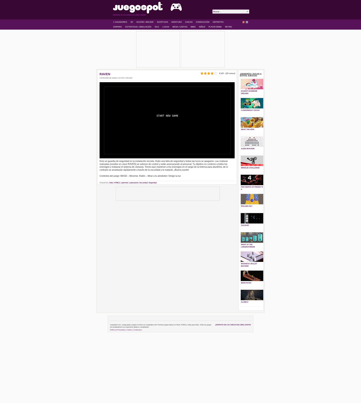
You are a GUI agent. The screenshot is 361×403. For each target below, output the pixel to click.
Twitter (247, 22)
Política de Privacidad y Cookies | (121, 330)
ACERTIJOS (162, 22)
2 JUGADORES (120, 22)
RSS (243, 22)
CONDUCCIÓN (202, 22)
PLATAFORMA (215, 27)
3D (131, 22)
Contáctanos (137, 330)
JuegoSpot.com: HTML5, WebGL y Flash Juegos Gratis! (161, 8)
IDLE (157, 27)
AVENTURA (176, 22)
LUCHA (165, 27)
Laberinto (124, 183)
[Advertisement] (158, 49)
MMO (193, 27)
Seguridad (152, 183)
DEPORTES (218, 22)
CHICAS (188, 22)
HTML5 (117, 183)
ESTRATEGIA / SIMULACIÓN (138, 27)
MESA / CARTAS (179, 27)
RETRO (228, 27)
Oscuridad (143, 183)
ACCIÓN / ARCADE (145, 22)
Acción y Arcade (125, 78)
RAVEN (105, 74)
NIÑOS (202, 27)
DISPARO (117, 27)
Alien (111, 183)
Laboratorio (133, 183)
